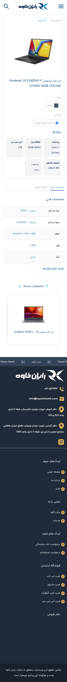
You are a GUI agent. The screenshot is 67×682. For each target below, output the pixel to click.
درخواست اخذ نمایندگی (48, 544)
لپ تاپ (42, 20)
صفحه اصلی (53, 472)
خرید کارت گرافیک (51, 593)
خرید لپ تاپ (53, 576)
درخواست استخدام (50, 552)
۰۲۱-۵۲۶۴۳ (51, 389)
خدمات (56, 521)
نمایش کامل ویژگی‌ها (53, 269)
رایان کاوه (55, 512)
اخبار (57, 489)
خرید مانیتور (53, 585)
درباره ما (55, 480)
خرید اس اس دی (51, 601)
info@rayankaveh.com (43, 399)
